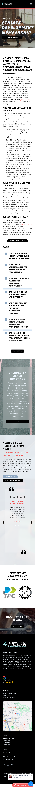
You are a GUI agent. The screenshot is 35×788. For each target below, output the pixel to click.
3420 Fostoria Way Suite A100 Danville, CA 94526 (9, 695)
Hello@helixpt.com (9, 753)
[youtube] (11, 764)
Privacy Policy (7, 775)
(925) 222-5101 (25, 99)
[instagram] (8, 764)
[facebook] (4, 764)
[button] (17, 256)
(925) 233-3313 (11, 759)
